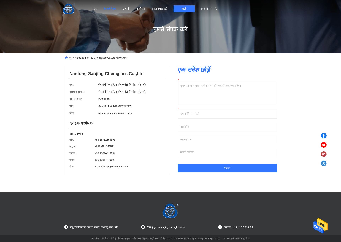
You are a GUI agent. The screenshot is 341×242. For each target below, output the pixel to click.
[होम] (69, 9)
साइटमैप (95, 238)
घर (95, 8)
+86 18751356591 (105, 139)
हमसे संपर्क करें (159, 8)
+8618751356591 (105, 146)
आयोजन (141, 8)
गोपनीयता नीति (108, 238)
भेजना (227, 168)
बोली (184, 8)
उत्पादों (126, 8)
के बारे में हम (110, 8)
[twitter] (324, 163)
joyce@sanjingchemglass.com (115, 113)
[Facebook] (324, 136)
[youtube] (324, 145)
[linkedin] (324, 154)
